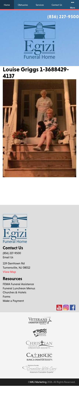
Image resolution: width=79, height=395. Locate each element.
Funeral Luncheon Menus (19, 288)
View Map (9, 271)
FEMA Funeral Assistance (18, 284)
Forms (6, 296)
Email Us (8, 257)
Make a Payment (13, 300)
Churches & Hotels (14, 292)
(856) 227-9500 (63, 16)
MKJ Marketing (38, 382)
